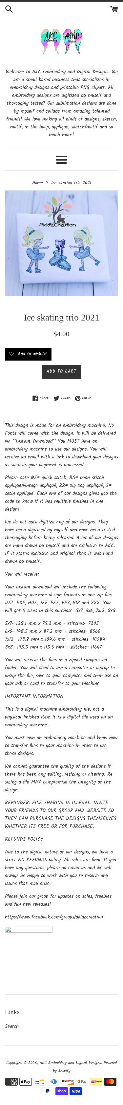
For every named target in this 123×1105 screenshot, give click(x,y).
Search (12, 1026)
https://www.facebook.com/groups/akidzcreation (54, 917)
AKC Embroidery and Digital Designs (70, 1063)
